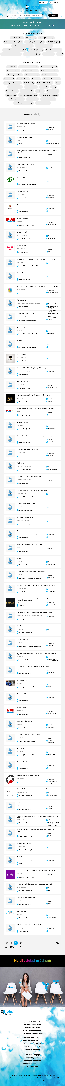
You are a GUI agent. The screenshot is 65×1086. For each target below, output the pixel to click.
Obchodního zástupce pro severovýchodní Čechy (31, 571)
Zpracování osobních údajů (33, 1064)
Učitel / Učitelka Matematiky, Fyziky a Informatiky (31, 368)
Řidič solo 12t (21, 178)
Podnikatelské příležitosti (44, 83)
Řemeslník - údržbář (23, 422)
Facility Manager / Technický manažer (28, 775)
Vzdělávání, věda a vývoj (16, 99)
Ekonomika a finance (13, 71)
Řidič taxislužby (21, 354)
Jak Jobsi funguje (32, 1055)
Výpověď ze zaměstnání (32, 1022)
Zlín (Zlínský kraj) (48, 54)
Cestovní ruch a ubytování (49, 67)
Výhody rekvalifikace (32, 1037)
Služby (54, 87)
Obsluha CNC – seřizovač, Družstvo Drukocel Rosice (33, 666)
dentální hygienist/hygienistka (26, 164)
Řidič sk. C (20, 273)
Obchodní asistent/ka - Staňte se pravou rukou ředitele (33, 789)
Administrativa (11, 67)
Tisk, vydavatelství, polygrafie (28, 95)
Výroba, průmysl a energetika (49, 95)
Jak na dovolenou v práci (32, 1033)
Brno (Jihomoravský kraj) (53, 50)
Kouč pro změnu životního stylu (26, 504)
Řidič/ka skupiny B (22, 680)
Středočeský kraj (31, 38)
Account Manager (22, 911)
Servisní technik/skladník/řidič (26, 517)
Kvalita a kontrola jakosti (49, 75)
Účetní (19, 626)
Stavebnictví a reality (27, 91)
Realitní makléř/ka (22, 218)
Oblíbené (43, 2)
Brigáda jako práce (32, 1027)
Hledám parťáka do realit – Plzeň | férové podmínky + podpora (35, 408)
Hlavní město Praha (16, 38)
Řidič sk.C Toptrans (22, 327)
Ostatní (58, 83)
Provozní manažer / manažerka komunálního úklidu (32, 490)
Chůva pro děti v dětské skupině (26, 313)
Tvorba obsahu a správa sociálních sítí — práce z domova (34, 395)
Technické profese (52, 91)
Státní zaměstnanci (11, 91)
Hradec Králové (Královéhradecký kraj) (14, 50)
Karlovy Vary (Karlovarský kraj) (35, 42)
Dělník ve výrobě (22, 232)
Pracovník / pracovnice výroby (26, 123)
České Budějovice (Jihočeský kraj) (22, 46)
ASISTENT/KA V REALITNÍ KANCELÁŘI (29, 544)
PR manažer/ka (21, 300)
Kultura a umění (9, 79)
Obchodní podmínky (32, 1061)
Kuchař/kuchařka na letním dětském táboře (29, 476)
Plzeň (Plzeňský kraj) (53, 42)
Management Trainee (23, 381)
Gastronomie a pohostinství (49, 71)
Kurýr (18, 802)
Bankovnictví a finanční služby (29, 67)
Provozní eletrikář (22, 694)
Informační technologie (32, 75)
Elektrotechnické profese (30, 71)
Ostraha (19, 558)
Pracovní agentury (32, 1049)
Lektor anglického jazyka (24, 721)
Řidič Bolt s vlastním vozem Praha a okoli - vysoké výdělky (34, 436)
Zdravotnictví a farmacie (48, 99)
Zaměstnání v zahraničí (43, 103)
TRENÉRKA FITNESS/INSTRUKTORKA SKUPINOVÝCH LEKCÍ (36, 870)
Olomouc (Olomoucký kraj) (32, 54)
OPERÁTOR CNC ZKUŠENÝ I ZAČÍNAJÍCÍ (30, 925)
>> (21, 946)
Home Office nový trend (32, 1046)
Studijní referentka (22, 531)
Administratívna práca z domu (26, 137)
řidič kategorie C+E (22, 191)
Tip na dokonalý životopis (32, 1040)
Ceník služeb (32, 1066)
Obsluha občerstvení (23, 639)
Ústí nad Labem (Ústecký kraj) (13, 42)
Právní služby (44, 87)
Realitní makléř (21, 707)
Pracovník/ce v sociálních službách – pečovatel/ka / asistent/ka (35, 612)
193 (12, 946)
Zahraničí (60, 54)
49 (36, 942)
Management (36, 79)
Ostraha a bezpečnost (14, 87)
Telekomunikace (11, 95)
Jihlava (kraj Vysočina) (36, 50)
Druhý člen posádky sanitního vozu (27, 449)
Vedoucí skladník (22, 762)
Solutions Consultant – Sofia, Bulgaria (28, 734)
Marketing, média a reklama (12, 83)
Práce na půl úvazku (32, 1043)
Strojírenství (40, 91)
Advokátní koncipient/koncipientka (27, 897)
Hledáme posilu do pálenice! (25, 843)
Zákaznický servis (32, 99)
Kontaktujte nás (32, 1058)
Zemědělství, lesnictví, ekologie (23, 103)
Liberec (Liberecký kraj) (46, 38)
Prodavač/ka (20, 463)
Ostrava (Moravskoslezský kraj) (11, 54)
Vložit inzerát (54, 2)
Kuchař (19, 205)
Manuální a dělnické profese (52, 79)
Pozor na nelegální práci (32, 1030)
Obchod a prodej (29, 83)
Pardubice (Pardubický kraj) (44, 46)
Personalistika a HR (31, 87)
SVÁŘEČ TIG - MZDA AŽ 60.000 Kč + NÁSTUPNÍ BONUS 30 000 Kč (38, 286)
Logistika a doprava (23, 79)
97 (46, 942)
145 (56, 942)
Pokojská (19, 341)
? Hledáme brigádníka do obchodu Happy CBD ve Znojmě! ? (35, 884)
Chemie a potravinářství (14, 75)
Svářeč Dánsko (21, 857)
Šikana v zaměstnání (32, 1024)
